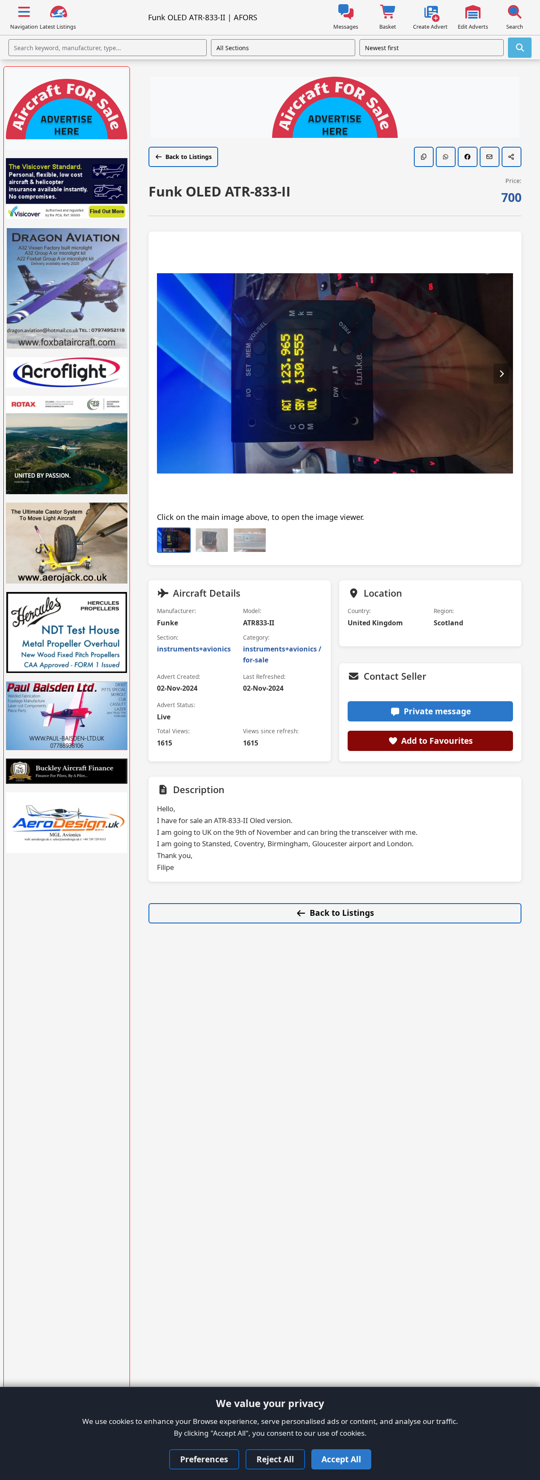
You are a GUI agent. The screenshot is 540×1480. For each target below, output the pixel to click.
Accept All (341, 1459)
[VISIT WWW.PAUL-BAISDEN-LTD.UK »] (66, 715)
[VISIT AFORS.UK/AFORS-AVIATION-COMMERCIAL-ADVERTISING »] (335, 108)
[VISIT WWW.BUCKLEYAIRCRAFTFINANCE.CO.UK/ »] (66, 771)
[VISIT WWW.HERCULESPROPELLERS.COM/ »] (66, 632)
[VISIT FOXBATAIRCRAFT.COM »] (66, 288)
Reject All (275, 1459)
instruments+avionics (194, 649)
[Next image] (501, 373)
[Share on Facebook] (468, 157)
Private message (437, 711)
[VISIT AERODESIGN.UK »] (66, 822)
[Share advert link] (511, 157)
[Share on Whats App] (446, 157)
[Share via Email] (490, 157)
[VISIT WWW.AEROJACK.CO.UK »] (66, 543)
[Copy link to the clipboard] (424, 157)
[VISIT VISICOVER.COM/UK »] (66, 188)
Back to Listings (188, 157)
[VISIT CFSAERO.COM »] (66, 445)
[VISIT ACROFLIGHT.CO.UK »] (66, 372)
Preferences (204, 1459)
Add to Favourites (437, 740)
